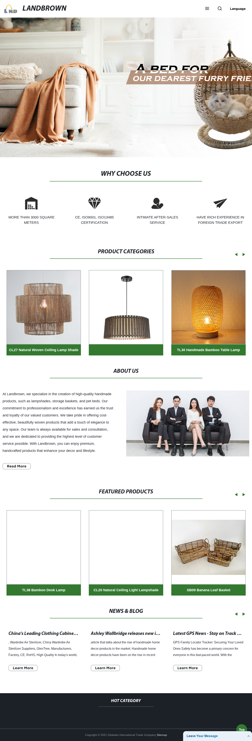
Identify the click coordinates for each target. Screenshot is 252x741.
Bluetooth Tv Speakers (127, 714)
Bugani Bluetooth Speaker (40, 714)
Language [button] (238, 8)
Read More (16, 466)
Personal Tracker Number (172, 714)
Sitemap (162, 734)
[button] (207, 9)
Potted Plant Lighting (84, 714)
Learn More (23, 668)
